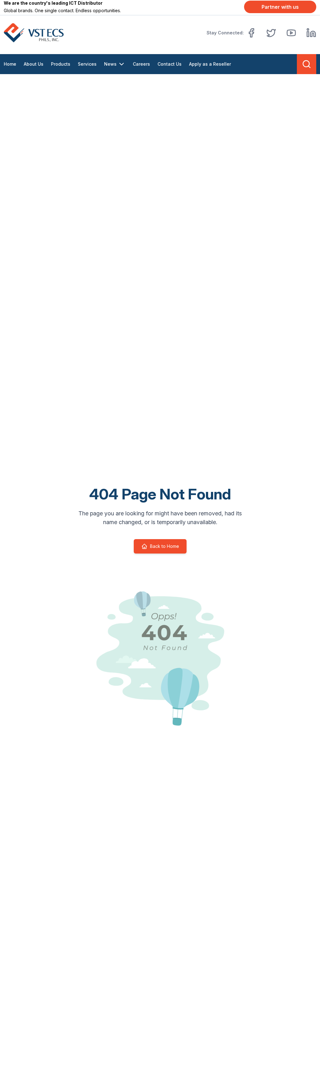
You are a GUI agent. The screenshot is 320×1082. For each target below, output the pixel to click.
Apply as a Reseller (210, 64)
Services (87, 64)
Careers (141, 64)
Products (60, 64)
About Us (33, 64)
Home (10, 64)
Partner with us (280, 7)
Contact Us (170, 64)
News (110, 64)
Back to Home (164, 546)
